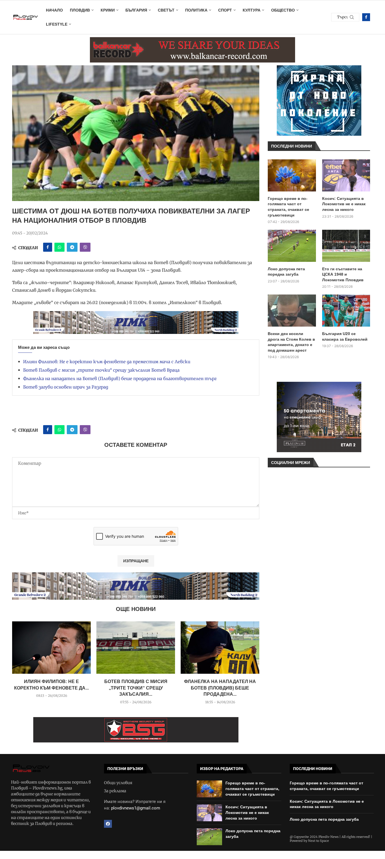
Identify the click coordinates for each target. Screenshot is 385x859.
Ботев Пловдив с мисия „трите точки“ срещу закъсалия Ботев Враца (101, 370)
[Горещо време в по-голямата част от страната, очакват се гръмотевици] (292, 175)
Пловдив (80, 10)
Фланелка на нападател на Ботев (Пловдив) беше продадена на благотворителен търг (119, 378)
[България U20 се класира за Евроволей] (346, 310)
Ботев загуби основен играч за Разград (65, 387)
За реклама (115, 791)
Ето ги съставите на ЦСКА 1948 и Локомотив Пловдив (343, 274)
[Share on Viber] (85, 247)
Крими (108, 10)
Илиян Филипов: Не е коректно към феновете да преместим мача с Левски (106, 361)
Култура (251, 10)
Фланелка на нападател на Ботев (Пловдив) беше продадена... (220, 688)
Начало (54, 10)
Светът (166, 10)
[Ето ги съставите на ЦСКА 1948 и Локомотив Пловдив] (346, 246)
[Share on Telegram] (72, 247)
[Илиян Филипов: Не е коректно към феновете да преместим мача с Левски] (51, 647)
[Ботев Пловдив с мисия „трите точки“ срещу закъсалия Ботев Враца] (135, 647)
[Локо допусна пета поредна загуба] (292, 246)
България (136, 10)
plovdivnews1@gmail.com (135, 808)
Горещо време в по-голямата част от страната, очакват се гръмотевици (288, 206)
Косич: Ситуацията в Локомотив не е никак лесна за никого (344, 204)
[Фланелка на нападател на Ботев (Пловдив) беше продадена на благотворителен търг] (220, 647)
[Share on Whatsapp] (59, 247)
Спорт (225, 10)
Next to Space (318, 841)
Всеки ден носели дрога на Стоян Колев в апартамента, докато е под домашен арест (291, 341)
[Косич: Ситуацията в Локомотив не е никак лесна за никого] (346, 175)
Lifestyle (56, 24)
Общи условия (118, 783)
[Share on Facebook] (47, 247)
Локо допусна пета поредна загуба (286, 272)
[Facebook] (366, 17)
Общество (283, 10)
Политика (196, 10)
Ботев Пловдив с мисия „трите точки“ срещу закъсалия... (135, 688)
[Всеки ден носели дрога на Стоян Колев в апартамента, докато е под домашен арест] (292, 310)
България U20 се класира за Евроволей (345, 336)
